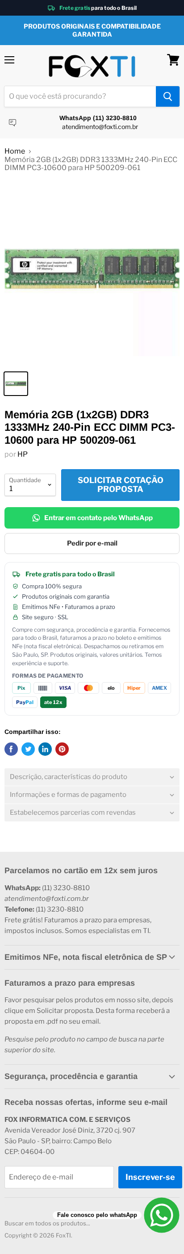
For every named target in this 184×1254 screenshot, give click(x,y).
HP (22, 454)
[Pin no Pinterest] (62, 749)
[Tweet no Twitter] (28, 749)
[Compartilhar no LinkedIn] (45, 749)
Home (14, 151)
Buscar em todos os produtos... (47, 1223)
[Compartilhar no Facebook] (11, 749)
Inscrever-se (150, 1177)
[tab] (92, 777)
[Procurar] (168, 96)
